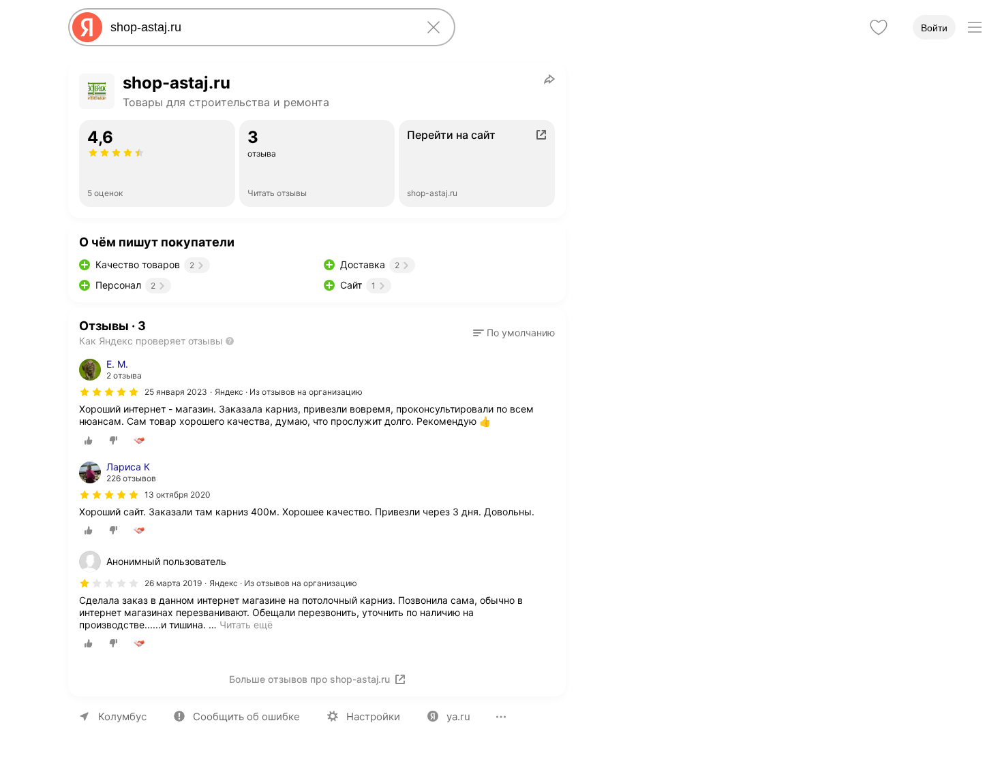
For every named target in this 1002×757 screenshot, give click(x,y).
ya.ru (458, 716)
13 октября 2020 (178, 494)
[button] (514, 333)
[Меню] (974, 27)
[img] (109, 392)
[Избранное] (879, 27)
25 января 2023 (176, 392)
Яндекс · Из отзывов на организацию (289, 392)
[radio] (88, 440)
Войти (934, 27)
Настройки (373, 716)
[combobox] (259, 27)
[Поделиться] (549, 79)
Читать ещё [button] (246, 624)
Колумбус (122, 716)
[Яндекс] (87, 27)
